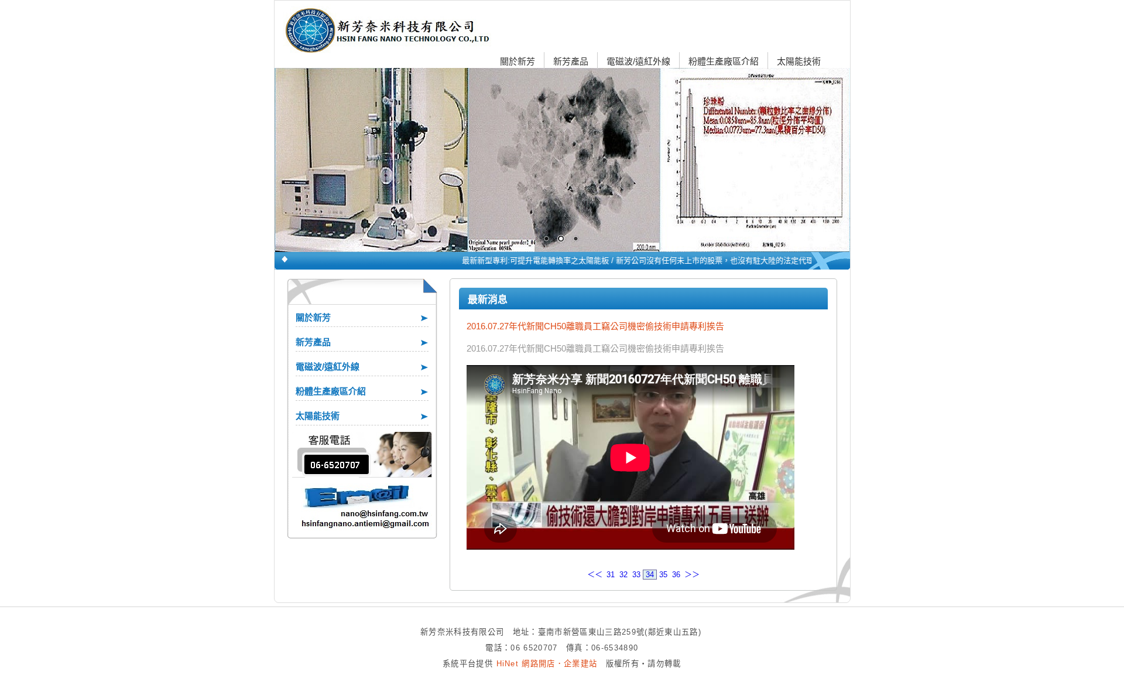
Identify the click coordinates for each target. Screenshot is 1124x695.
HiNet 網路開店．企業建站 (547, 663)
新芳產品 (570, 61)
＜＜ (594, 574)
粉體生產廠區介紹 (723, 61)
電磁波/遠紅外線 (638, 61)
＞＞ (692, 574)
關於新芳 (517, 61)
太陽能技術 (799, 61)
